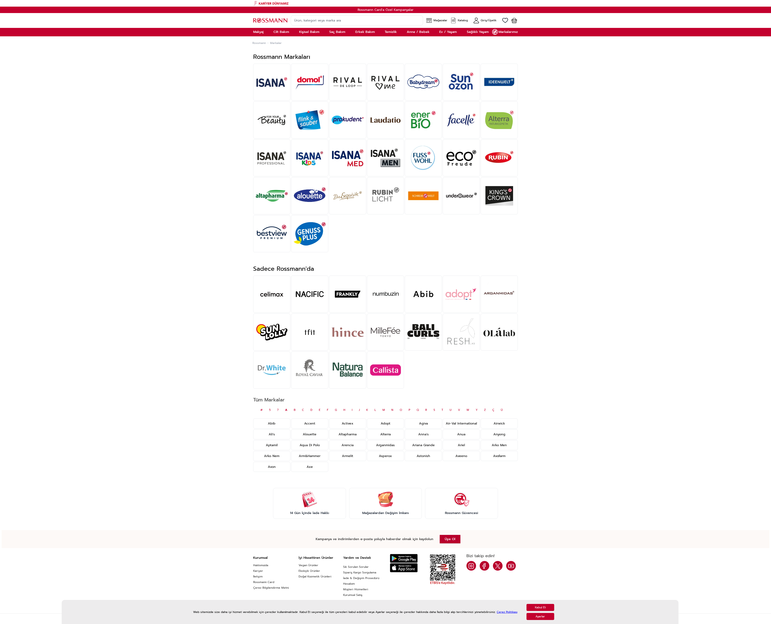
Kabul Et (540, 607)
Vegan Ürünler (308, 565)
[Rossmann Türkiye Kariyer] (385, 3)
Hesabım (349, 584)
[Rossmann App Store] (404, 567)
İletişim (258, 576)
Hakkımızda (260, 565)
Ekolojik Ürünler (309, 571)
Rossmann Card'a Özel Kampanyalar (385, 9)
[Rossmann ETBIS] (442, 570)
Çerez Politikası (507, 612)
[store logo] (270, 20)
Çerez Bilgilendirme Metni (271, 588)
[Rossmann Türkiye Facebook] (484, 566)
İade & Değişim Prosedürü (361, 578)
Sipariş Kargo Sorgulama (359, 572)
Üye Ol (450, 539)
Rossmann (259, 43)
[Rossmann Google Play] (404, 558)
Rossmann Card (263, 582)
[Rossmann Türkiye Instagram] (471, 566)
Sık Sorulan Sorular (356, 567)
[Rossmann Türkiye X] (498, 566)
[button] (512, 20)
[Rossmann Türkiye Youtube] (511, 566)
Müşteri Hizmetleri (355, 589)
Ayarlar (540, 616)
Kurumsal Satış (352, 595)
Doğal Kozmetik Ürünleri (315, 576)
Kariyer (258, 571)
